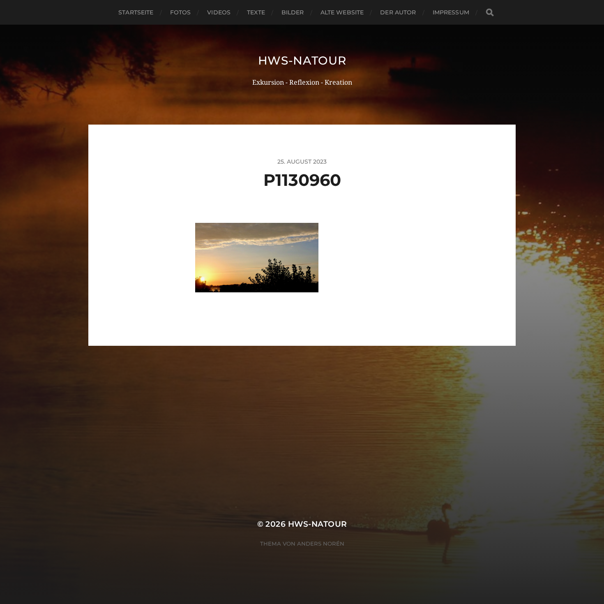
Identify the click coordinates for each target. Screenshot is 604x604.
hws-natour (302, 60)
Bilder (292, 12)
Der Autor (398, 12)
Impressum (451, 12)
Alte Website (342, 12)
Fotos (180, 12)
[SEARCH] (490, 12)
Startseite (135, 12)
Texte (256, 12)
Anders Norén (320, 543)
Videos (219, 12)
